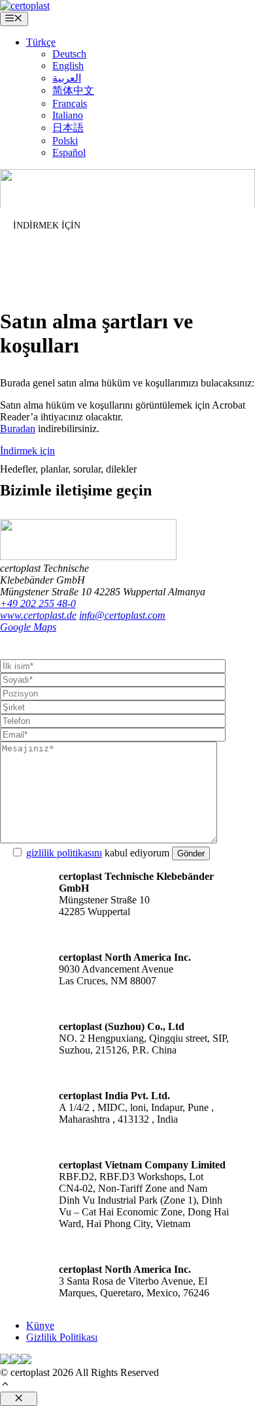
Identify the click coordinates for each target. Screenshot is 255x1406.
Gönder (191, 853)
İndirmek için (27, 450)
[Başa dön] (5, 1385)
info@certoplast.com (122, 615)
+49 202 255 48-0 (38, 603)
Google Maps (28, 627)
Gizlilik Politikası (61, 1337)
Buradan (17, 428)
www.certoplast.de (38, 615)
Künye (40, 1325)
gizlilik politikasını (64, 852)
